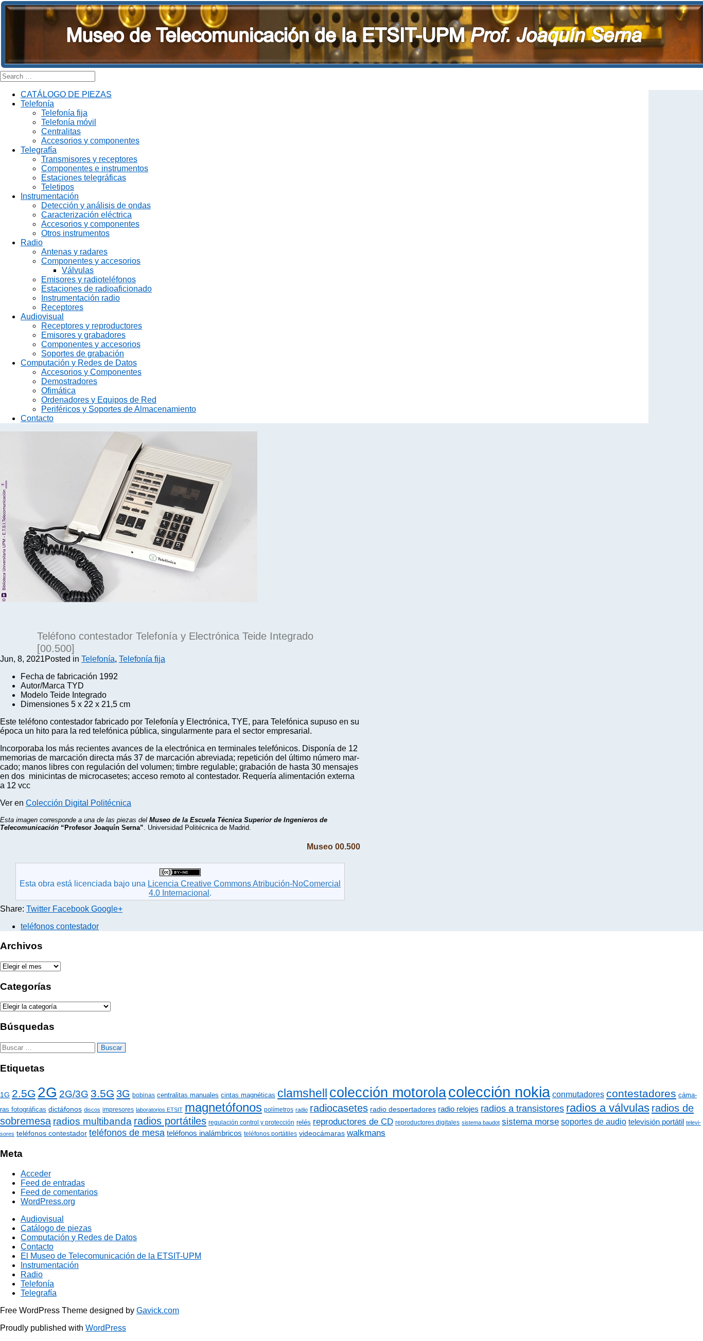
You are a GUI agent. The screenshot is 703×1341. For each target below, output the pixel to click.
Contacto (37, 418)
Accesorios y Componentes (91, 372)
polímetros (278, 1109)
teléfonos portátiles (270, 1133)
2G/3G (74, 1094)
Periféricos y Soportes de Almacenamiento (118, 409)
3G (123, 1093)
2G (47, 1092)
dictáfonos (65, 1109)
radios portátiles (170, 1121)
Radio (32, 242)
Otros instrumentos (75, 233)
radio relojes (458, 1108)
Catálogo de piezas (56, 1228)
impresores (118, 1109)
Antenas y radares (74, 251)
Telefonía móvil (68, 122)
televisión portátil (656, 1122)
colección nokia (499, 1091)
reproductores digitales (427, 1122)
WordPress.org (48, 1201)
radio (301, 1110)
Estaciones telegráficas (83, 177)
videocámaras (322, 1133)
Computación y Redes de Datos (79, 362)
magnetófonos (223, 1107)
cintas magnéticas (248, 1095)
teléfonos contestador (60, 926)
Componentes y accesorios (90, 261)
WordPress (105, 1328)
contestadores (641, 1093)
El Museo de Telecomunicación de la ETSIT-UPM (111, 1256)
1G (5, 1095)
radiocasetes (339, 1108)
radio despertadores (403, 1109)
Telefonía (37, 103)
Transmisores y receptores (89, 159)
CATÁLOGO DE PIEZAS (66, 94)
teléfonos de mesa (127, 1132)
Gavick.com (157, 1310)
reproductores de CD (353, 1122)
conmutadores (578, 1094)
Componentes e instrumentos (94, 168)
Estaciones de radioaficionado (96, 288)
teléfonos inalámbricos (204, 1133)
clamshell (302, 1093)
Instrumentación (50, 196)
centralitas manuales (188, 1095)
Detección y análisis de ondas (96, 205)
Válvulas (78, 270)
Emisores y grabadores (83, 335)
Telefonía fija (64, 112)
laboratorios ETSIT (159, 1110)
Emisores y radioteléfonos (88, 279)
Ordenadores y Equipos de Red (98, 399)
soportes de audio (593, 1121)
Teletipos (57, 187)
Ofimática (58, 390)
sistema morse (530, 1121)
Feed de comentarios (59, 1192)
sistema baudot (481, 1122)
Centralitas (61, 131)
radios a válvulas (607, 1107)
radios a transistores (522, 1108)
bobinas (143, 1095)
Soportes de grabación (82, 353)
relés (303, 1122)
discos (92, 1110)
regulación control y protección (251, 1122)
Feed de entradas (53, 1183)
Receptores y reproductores (91, 325)
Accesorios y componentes (90, 140)
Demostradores (69, 381)
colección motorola (387, 1092)
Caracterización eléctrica (86, 214)
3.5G (102, 1093)
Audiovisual (42, 316)
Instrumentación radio (80, 298)
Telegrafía (39, 150)
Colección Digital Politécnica (78, 803)
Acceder (36, 1173)
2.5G (24, 1094)
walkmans (366, 1133)
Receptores (62, 307)
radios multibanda (92, 1121)
